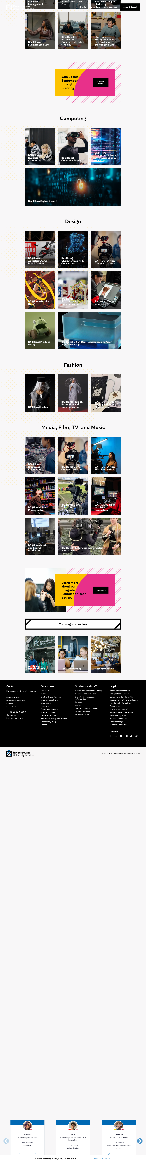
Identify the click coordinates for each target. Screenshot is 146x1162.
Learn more (101, 789)
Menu (129, 7)
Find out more (100, 282)
